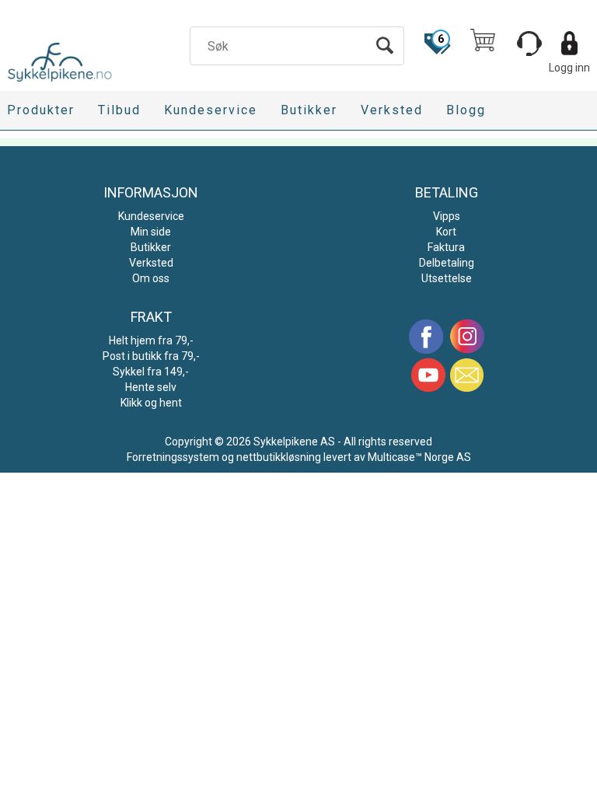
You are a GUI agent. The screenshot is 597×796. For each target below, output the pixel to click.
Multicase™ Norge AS (419, 457)
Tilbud (119, 110)
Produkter (41, 110)
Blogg (466, 110)
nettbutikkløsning (278, 457)
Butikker (309, 110)
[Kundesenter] (529, 43)
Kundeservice (210, 110)
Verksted (392, 110)
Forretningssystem (173, 457)
